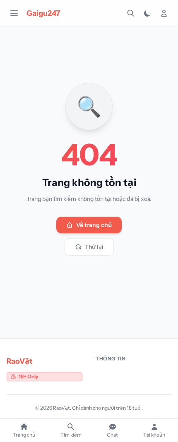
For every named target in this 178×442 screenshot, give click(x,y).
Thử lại (94, 247)
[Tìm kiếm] (130, 13)
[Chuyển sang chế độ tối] (147, 13)
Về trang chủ (94, 225)
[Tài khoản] (163, 13)
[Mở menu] (14, 13)
